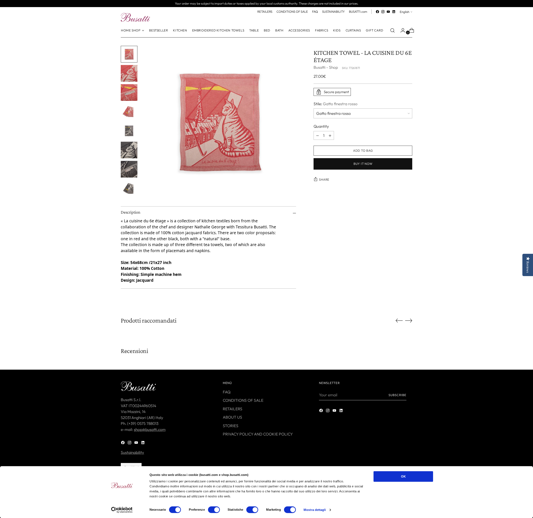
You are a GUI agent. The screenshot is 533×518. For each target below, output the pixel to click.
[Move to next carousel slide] (408, 320)
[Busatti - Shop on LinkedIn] (394, 12)
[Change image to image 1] (129, 54)
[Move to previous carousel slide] (399, 320)
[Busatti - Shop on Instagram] (383, 12)
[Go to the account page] (401, 30)
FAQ (226, 391)
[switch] (214, 509)
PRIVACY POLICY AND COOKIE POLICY (258, 434)
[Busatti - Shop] (135, 17)
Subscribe (397, 395)
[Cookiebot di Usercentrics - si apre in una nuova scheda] (122, 510)
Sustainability (132, 452)
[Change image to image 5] (129, 131)
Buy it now (363, 164)
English (404, 12)
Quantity (321, 126)
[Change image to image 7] (129, 169)
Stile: (335, 103)
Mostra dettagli (315, 510)
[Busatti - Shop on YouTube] (388, 12)
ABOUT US (232, 417)
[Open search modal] (392, 30)
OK (403, 476)
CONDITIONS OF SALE (243, 400)
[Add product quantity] (317, 135)
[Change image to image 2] (129, 73)
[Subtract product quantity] (330, 135)
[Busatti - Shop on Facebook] (377, 12)
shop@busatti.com (150, 429)
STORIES (230, 425)
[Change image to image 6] (129, 150)
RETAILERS (232, 408)
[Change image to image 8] (129, 188)
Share (324, 179)
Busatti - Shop (326, 67)
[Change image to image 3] (129, 92)
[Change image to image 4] (129, 111)
